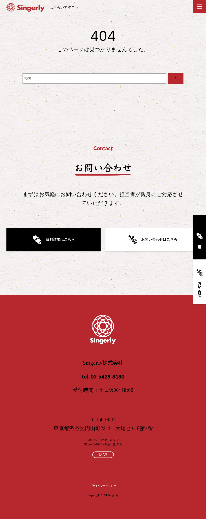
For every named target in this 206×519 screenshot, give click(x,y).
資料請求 (199, 237)
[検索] (175, 78)
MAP (103, 454)
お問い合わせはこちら (157, 239)
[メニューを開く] (199, 6)
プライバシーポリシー (103, 485)
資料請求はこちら (58, 239)
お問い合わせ (200, 287)
